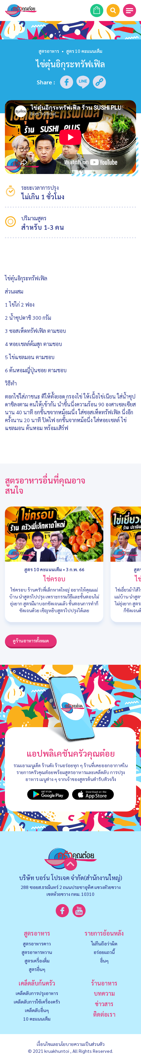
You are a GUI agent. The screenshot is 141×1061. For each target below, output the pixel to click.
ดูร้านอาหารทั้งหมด (31, 640)
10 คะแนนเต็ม (36, 1019)
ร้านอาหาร (104, 983)
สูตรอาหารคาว (37, 943)
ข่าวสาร (104, 1003)
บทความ (104, 993)
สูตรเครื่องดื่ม (37, 961)
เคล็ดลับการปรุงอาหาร (37, 993)
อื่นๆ (104, 961)
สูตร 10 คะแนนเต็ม (43, 569)
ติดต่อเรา (104, 1014)
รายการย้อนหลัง (104, 933)
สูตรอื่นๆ (37, 969)
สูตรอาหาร (49, 51)
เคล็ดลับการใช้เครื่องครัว (37, 1002)
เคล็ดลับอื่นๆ (37, 1010)
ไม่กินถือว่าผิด (104, 943)
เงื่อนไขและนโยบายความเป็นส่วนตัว (71, 1044)
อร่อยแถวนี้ (104, 952)
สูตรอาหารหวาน (37, 952)
